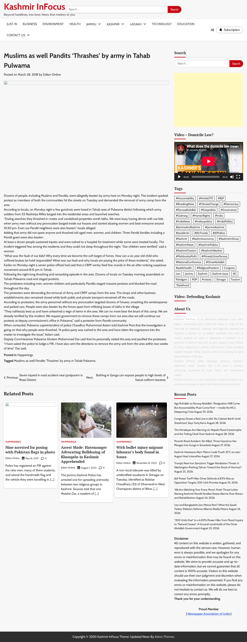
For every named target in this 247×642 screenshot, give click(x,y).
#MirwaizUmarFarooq (214, 256)
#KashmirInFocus (229, 238)
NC (235, 273)
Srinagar (221, 279)
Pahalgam (181, 279)
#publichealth (184, 268)
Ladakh (135, 24)
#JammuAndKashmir (188, 227)
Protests (206, 279)
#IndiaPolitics (225, 221)
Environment (53, 24)
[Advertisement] (208, 100)
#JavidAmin (182, 233)
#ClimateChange (209, 204)
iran (178, 273)
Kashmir (113, 24)
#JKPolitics (219, 233)
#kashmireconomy (203, 238)
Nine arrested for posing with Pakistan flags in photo (30, 450)
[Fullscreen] (238, 177)
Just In (12, 24)
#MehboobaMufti (186, 256)
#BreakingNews (185, 204)
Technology (162, 24)
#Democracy (231, 204)
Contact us (16, 35)
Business (30, 24)
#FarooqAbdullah (186, 210)
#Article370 (206, 198)
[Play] (179, 177)
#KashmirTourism (186, 250)
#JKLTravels (201, 233)
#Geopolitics (208, 210)
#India (219, 215)
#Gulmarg (182, 215)
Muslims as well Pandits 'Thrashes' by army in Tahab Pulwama (55, 361)
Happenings (25, 355)
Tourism (235, 279)
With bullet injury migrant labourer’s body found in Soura (139, 452)
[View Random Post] (212, 30)
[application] (208, 161)
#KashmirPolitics (208, 244)
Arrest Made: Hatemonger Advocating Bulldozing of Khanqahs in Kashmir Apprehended (84, 454)
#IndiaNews (183, 221)
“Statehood (182, 285)
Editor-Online (52, 74)
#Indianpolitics (203, 221)
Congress (229, 268)
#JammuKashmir (214, 227)
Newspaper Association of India (209, 614)
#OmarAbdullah (215, 262)
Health (74, 24)
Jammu (91, 24)
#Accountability (185, 198)
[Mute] (232, 177)
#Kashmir (181, 238)
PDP (194, 279)
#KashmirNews (185, 244)
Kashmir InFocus (34, 6)
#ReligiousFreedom (208, 268)
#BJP (221, 198)
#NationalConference (188, 262)
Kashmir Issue (220, 273)
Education (185, 24)
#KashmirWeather (211, 250)
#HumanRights (201, 215)
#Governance (229, 210)
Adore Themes (164, 637)
